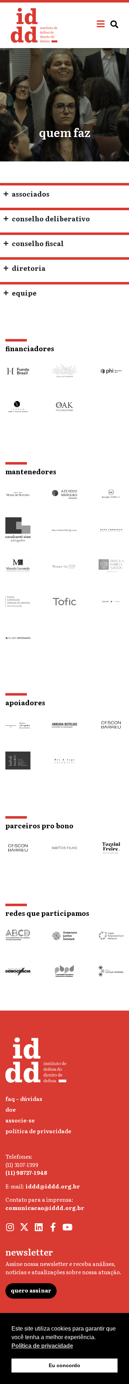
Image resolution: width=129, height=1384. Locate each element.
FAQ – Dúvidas (23, 1099)
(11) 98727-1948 (26, 1172)
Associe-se (20, 1120)
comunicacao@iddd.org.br (44, 1208)
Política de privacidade (38, 1131)
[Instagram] (9, 1227)
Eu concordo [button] (64, 1365)
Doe (10, 1109)
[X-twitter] (24, 1227)
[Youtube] (67, 1227)
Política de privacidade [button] (42, 1346)
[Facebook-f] (52, 1227)
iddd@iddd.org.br (52, 1186)
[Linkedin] (38, 1227)
